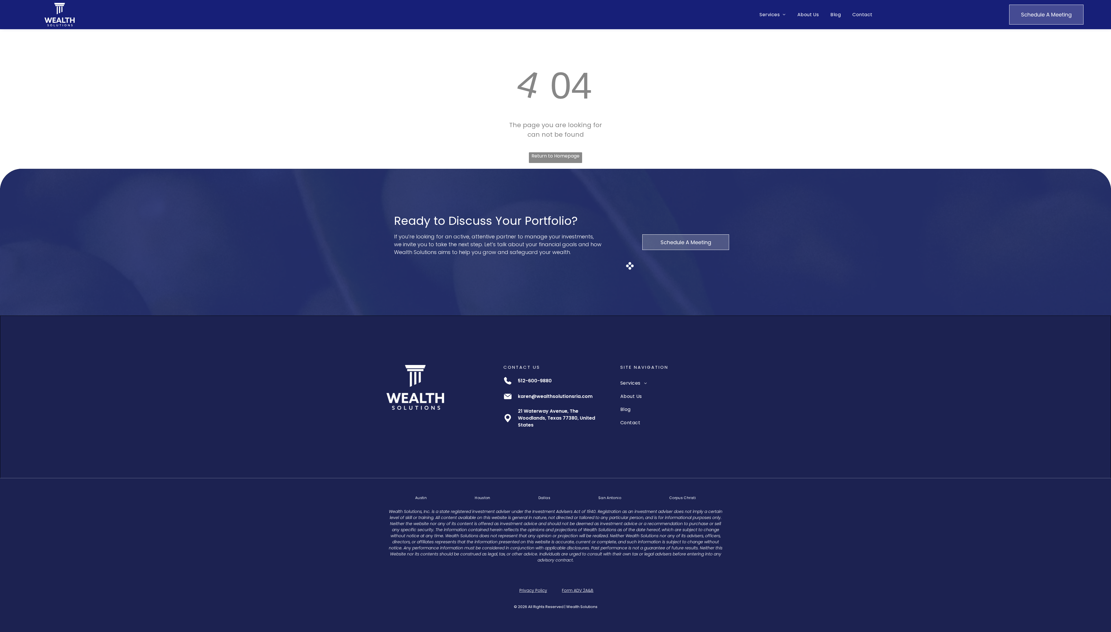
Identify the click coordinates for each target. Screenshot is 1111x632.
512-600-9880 (535, 380)
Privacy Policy (533, 590)
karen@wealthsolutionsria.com (555, 396)
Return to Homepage (555, 156)
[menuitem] (772, 15)
